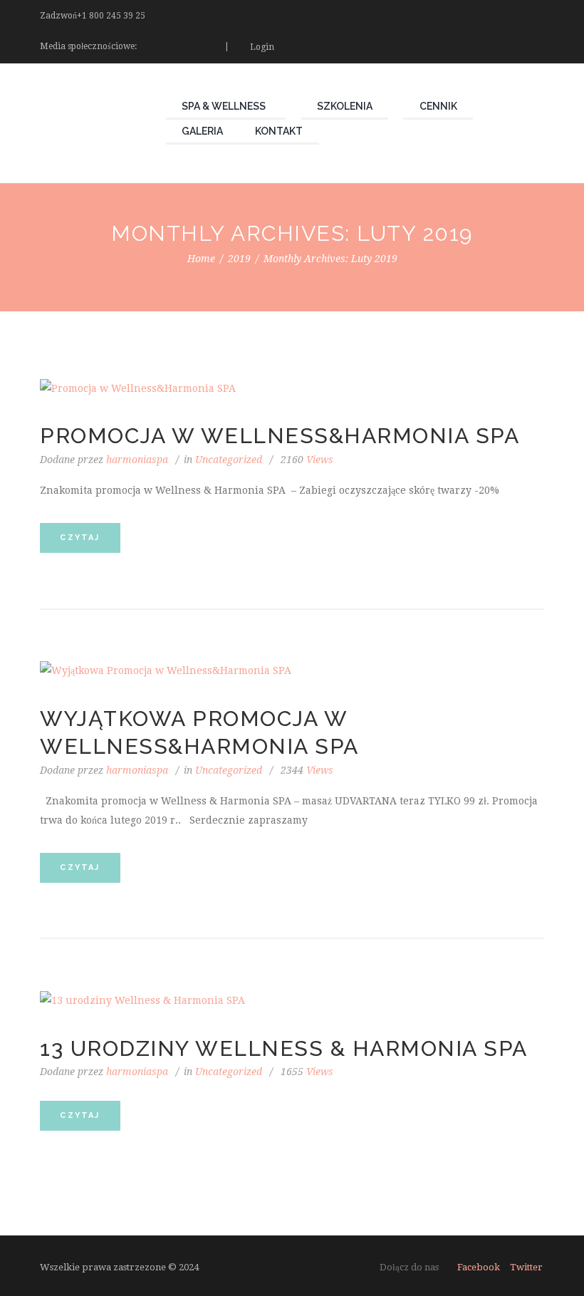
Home (201, 258)
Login (262, 47)
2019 (239, 258)
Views (307, 459)
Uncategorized (228, 459)
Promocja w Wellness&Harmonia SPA (279, 435)
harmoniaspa (137, 459)
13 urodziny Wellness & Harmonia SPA (284, 1048)
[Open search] (536, 46)
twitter (526, 1267)
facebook (478, 1267)
